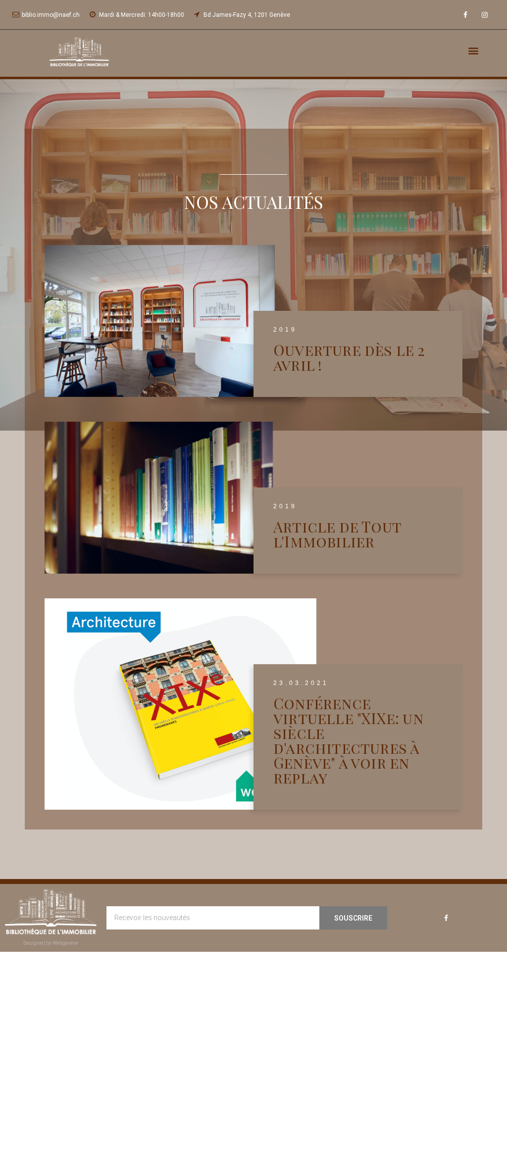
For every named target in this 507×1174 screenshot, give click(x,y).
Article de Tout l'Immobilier (337, 534)
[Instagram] (485, 14)
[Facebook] (465, 14)
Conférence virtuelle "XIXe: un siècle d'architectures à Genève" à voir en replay (348, 740)
